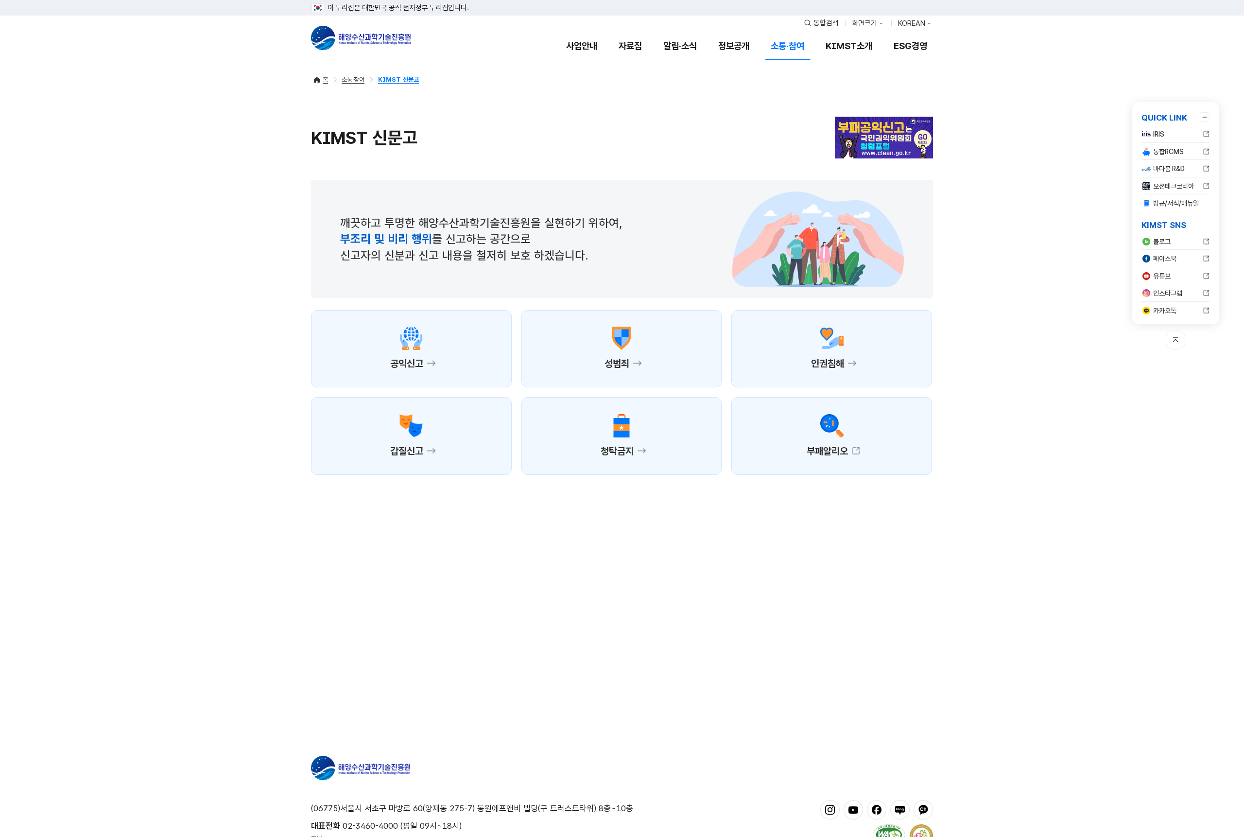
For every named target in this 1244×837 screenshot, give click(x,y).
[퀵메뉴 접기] (1204, 117)
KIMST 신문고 (398, 79)
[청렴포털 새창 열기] (884, 136)
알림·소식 (680, 46)
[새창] (830, 809)
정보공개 (733, 46)
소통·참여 (787, 46)
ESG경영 (910, 46)
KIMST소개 (849, 46)
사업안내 (581, 46)
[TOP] (1175, 339)
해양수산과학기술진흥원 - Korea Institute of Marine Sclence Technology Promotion (361, 37)
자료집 (630, 46)
